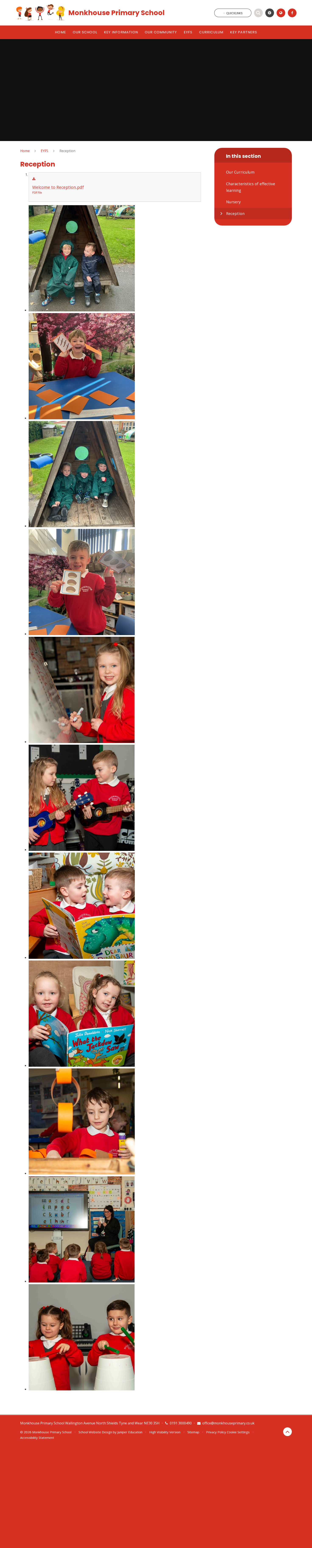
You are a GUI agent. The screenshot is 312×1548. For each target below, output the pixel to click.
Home (25, 150)
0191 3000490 (181, 1423)
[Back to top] (287, 1431)
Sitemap (193, 1432)
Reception (67, 150)
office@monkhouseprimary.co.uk (228, 1423)
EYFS (44, 150)
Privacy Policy (216, 1432)
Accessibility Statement (37, 1437)
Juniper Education (129, 1432)
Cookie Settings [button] (238, 1432)
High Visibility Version (164, 1432)
